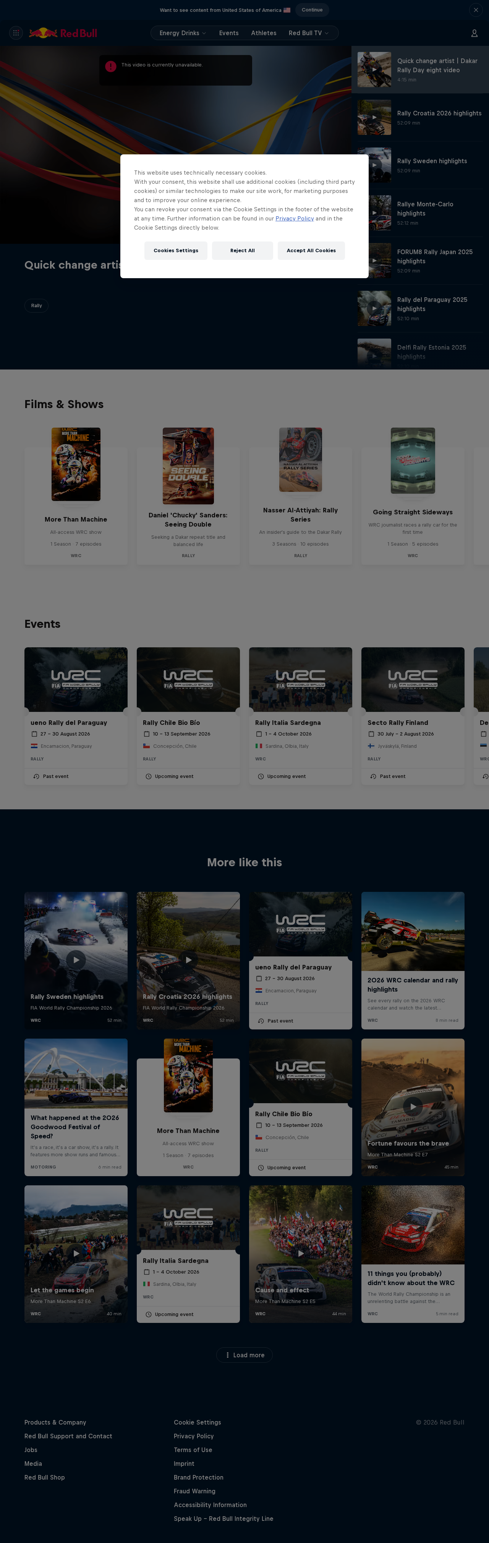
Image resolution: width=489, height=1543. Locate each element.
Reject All (242, 250)
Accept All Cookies (311, 250)
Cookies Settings (176, 250)
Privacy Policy (294, 218)
